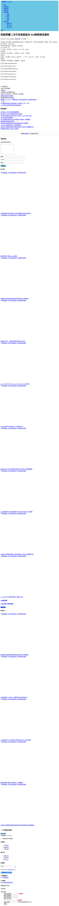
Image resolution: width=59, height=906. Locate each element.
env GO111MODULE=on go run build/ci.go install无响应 (15, 384)
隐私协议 (6, 856)
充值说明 (6, 847)
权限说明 (6, 857)
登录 (22, 94)
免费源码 (6, 10)
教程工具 (9, 23)
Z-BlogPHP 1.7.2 (11, 869)
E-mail (2, 159)
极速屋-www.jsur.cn (6, 99)
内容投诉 (11, 97)
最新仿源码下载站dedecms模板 (9, 256)
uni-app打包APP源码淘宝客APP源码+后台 (12, 597)
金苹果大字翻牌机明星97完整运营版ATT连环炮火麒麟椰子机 (17, 127)
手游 (8, 19)
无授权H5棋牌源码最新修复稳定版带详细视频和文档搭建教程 (17, 825)
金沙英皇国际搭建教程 (7, 117)
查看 (2, 833)
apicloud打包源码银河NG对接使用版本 (11, 125)
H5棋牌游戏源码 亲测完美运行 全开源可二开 (13, 103)
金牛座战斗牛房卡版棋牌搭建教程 (10, 112)
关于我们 (6, 845)
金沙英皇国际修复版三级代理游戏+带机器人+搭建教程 (15, 119)
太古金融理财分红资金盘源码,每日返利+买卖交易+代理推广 (17, 511)
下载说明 (6, 849)
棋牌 (8, 16)
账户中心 (6, 859)
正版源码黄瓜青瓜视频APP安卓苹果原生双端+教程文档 (16, 213)
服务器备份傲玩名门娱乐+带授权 (10, 128)
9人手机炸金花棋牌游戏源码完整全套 (11, 105)
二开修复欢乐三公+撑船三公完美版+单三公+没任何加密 (16, 740)
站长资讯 (6, 21)
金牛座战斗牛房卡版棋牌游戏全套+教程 (11, 114)
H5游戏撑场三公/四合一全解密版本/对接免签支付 (14, 697)
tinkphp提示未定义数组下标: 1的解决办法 (12, 426)
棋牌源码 (10, 96)
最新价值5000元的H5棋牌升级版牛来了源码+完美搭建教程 (16, 469)
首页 (5, 4)
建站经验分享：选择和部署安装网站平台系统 (13, 341)
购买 (4, 833)
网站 (2, 162)
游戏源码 (6, 12)
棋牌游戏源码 (4, 96)
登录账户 (27, 133)
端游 (8, 14)
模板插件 (6, 8)
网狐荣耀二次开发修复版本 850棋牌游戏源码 (24, 99)
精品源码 (6, 6)
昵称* (2, 156)
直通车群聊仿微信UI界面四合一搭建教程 (12, 782)
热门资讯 (9, 27)
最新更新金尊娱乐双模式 (7, 121)
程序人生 (9, 25)
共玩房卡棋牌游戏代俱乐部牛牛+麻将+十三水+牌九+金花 (16, 115)
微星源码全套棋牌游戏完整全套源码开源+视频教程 (14, 123)
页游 (8, 17)
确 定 (5, 903)
